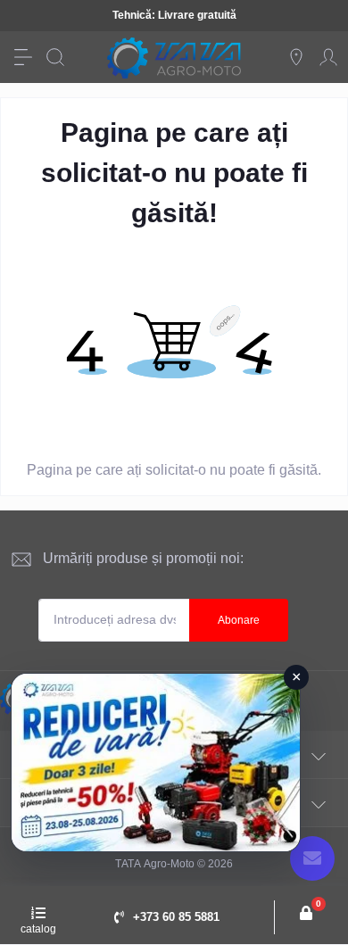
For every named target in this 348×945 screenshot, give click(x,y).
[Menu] (23, 57)
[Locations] (296, 57)
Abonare (239, 620)
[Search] (55, 57)
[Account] (328, 57)
